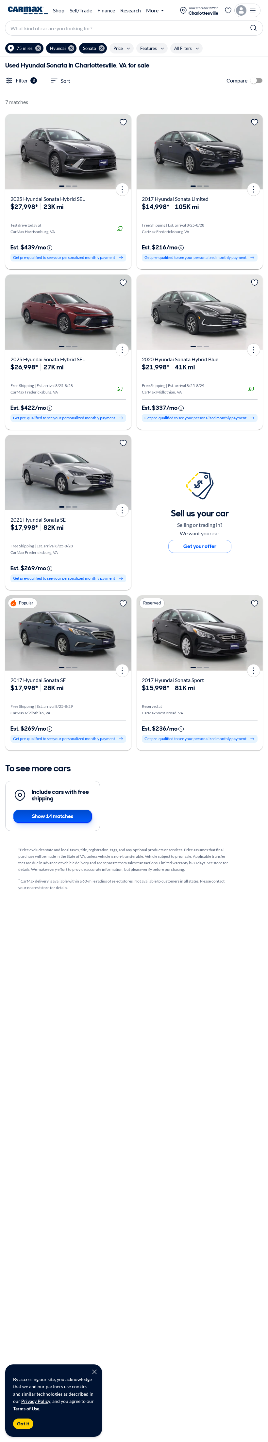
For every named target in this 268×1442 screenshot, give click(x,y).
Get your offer (199, 546)
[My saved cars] (228, 10)
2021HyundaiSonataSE (38, 519)
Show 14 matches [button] (52, 816)
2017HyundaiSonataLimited (175, 199)
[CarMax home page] (28, 10)
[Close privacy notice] (94, 1372)
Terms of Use (26, 1408)
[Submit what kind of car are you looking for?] (253, 28)
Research (130, 10)
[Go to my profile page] (247, 10)
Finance (106, 10)
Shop (58, 10)
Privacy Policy (35, 1401)
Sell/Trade (81, 10)
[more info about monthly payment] (50, 248)
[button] (24, 48)
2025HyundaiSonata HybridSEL (47, 199)
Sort (65, 81)
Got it (23, 1424)
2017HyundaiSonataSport (173, 680)
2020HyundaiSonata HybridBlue (180, 359)
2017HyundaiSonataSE (38, 680)
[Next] (124, 152)
